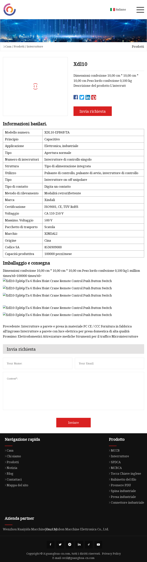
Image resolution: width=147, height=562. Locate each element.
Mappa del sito (17, 485)
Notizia (12, 468)
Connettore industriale (127, 502)
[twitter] (60, 544)
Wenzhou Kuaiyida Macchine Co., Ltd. (30, 529)
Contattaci (14, 479)
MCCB (115, 450)
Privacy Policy (111, 553)
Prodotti (19, 46)
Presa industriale (123, 497)
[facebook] (50, 544)
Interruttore (35, 46)
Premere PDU (121, 485)
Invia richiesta (92, 111)
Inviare (73, 422)
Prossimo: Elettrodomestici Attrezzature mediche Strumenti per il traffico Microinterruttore (70, 336)
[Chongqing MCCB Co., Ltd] (9, 9)
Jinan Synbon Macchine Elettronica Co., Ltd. (77, 529)
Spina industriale (123, 491)
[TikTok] (89, 544)
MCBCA (116, 468)
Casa (8, 46)
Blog (10, 473)
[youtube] (98, 544)
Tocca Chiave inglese (126, 473)
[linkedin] (79, 544)
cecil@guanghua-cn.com (78, 558)
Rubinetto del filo (123, 479)
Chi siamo (14, 456)
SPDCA (116, 462)
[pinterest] (70, 544)
